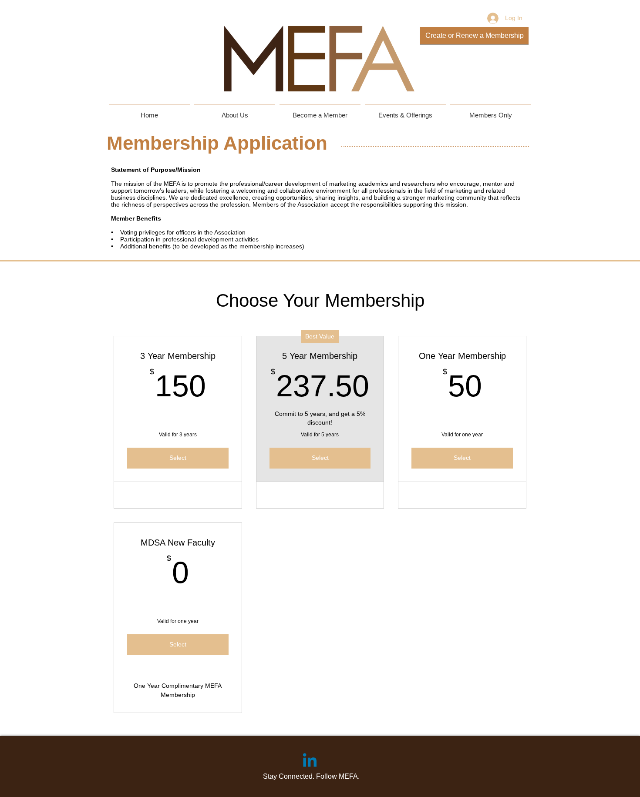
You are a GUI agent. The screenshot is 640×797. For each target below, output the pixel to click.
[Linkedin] (309, 761)
